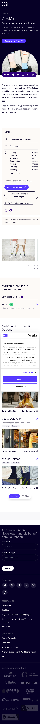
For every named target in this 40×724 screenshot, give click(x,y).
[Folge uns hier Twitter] (5, 585)
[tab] (12, 297)
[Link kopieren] (32, 74)
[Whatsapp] (27, 74)
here (3, 100)
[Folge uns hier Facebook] (12, 585)
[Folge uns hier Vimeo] (33, 585)
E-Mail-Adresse (8, 553)
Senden (8, 568)
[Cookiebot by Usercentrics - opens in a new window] (28, 335)
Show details (28, 372)
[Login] (31, 4)
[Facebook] (13, 74)
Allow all (20, 379)
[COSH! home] (6, 4)
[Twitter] (18, 74)
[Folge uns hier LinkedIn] (19, 585)
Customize (19, 386)
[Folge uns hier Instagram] (26, 585)
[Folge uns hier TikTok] (5, 592)
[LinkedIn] (23, 74)
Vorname (6, 542)
